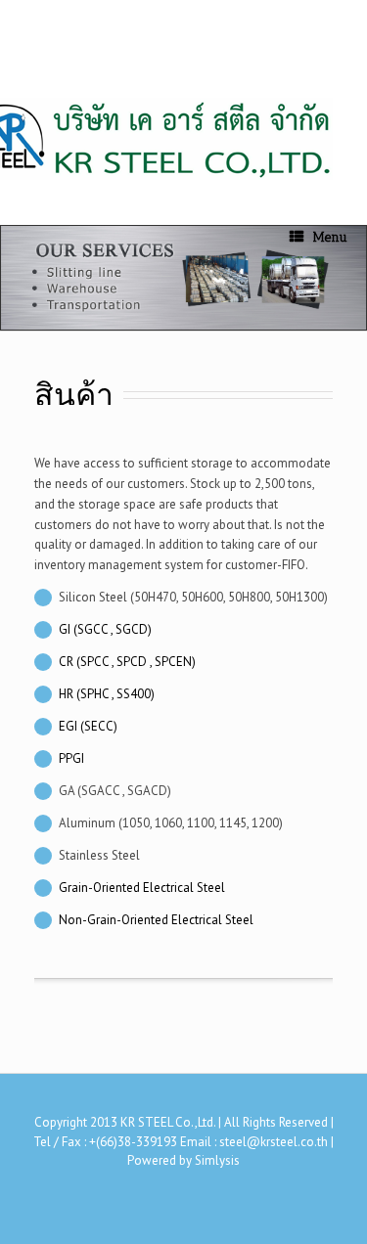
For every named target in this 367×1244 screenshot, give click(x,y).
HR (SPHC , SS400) (107, 694)
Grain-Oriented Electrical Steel (142, 887)
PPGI (71, 758)
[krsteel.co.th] (34, 88)
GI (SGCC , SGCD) (105, 629)
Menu (330, 237)
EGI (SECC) (88, 726)
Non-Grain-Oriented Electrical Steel (156, 919)
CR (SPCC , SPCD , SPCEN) (127, 661)
